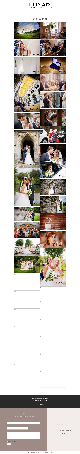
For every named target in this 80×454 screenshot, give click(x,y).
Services (30, 11)
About (23, 11)
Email (8, 426)
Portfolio (37, 11)
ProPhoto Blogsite (44, 452)
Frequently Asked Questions (63, 424)
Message (9, 431)
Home (17, 11)
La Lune (52, 452)
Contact (50, 11)
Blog (44, 11)
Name (8, 420)
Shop (56, 11)
